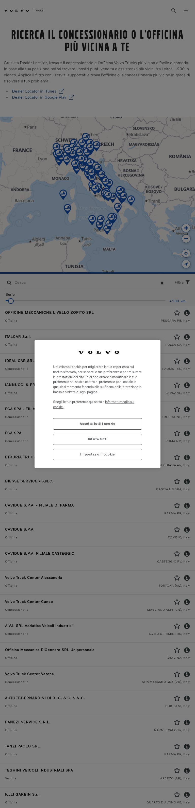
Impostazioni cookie (97, 454)
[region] (97, 404)
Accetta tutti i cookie (97, 424)
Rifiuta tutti (97, 439)
